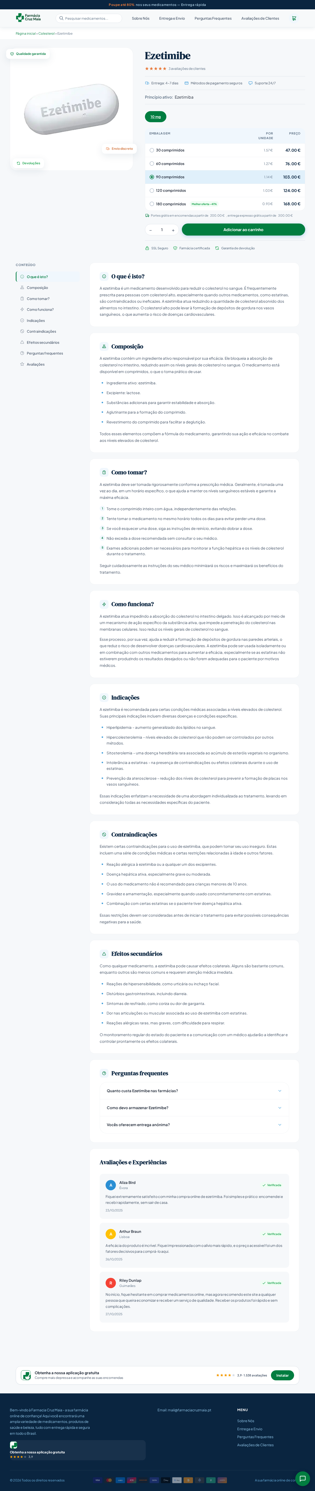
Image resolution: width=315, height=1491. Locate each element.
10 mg (156, 116)
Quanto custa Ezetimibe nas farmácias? (142, 1090)
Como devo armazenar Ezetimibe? (137, 1107)
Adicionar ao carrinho (243, 229)
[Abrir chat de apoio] (302, 1478)
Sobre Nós (140, 18)
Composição (37, 287)
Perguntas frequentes (45, 353)
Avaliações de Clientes (260, 18)
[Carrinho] (294, 18)
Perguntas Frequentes (213, 18)
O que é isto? (37, 276)
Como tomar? (38, 298)
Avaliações (36, 364)
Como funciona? (40, 309)
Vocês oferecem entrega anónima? (138, 1124)
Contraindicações (41, 331)
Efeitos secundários (43, 342)
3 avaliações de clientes (187, 68)
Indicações (36, 320)
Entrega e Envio (172, 18)
